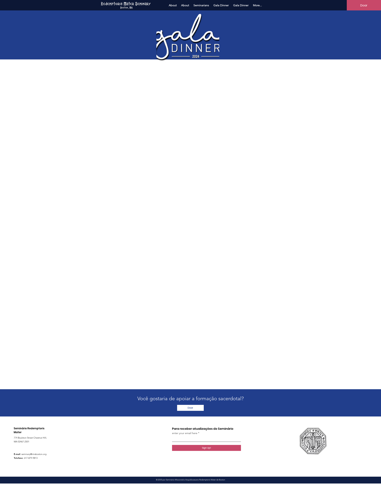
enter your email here (184, 433)
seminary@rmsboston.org (33, 454)
